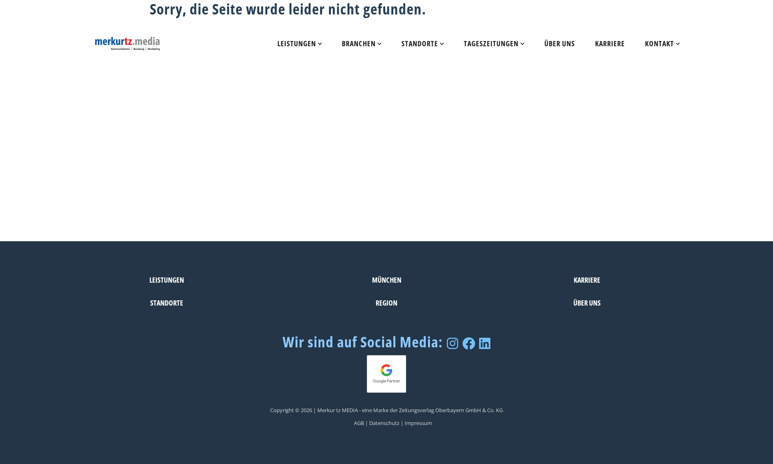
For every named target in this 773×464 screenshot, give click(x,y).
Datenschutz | (386, 423)
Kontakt (659, 43)
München (386, 280)
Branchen (359, 43)
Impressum (418, 423)
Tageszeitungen (491, 43)
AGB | (361, 423)
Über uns (559, 43)
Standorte (419, 43)
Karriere (610, 43)
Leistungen (296, 43)
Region (386, 303)
